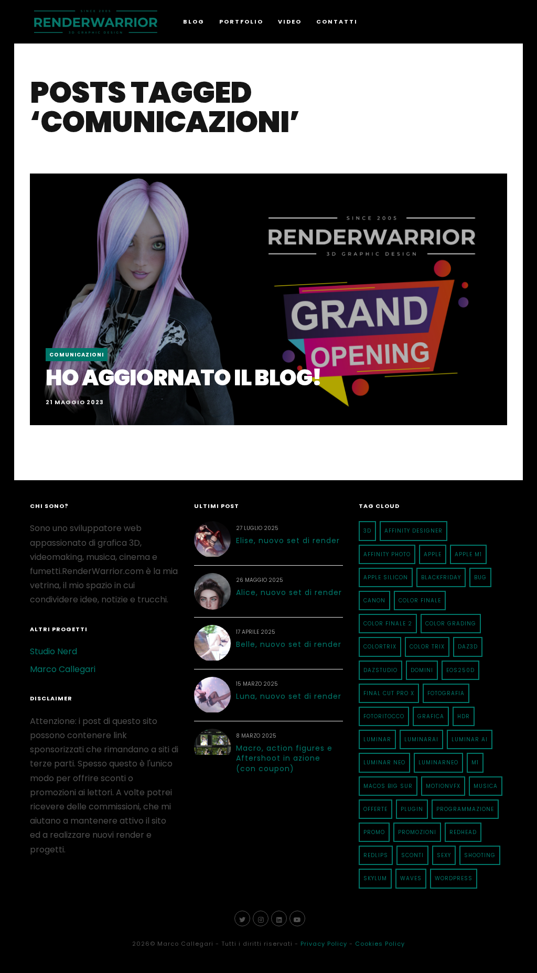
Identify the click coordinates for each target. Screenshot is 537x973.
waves (411, 878)
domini (422, 670)
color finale (420, 600)
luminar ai (470, 739)
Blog (194, 21)
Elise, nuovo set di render (288, 540)
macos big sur (388, 786)
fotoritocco (383, 716)
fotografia (446, 693)
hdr (463, 716)
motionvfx (443, 786)
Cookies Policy (380, 943)
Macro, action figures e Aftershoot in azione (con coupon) (284, 758)
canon (374, 600)
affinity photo (387, 554)
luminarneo (438, 762)
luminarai (421, 739)
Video (290, 21)
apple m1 (468, 554)
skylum (375, 878)
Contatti (337, 21)
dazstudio (380, 670)
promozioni (417, 832)
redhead (463, 832)
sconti (412, 855)
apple (433, 554)
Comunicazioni (76, 355)
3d (367, 531)
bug (480, 577)
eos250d (460, 670)
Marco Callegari (62, 669)
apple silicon (385, 577)
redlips (375, 855)
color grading (450, 624)
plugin (412, 809)
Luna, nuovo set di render (288, 696)
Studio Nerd (53, 651)
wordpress (453, 878)
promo (374, 832)
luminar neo (384, 762)
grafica (430, 716)
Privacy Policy (323, 943)
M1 (475, 762)
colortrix (379, 647)
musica (486, 786)
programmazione (465, 809)
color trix (427, 647)
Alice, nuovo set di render (289, 592)
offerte (375, 809)
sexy (444, 855)
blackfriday (441, 577)
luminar (377, 739)
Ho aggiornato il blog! (183, 377)
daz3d (468, 647)
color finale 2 (387, 624)
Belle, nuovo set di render (288, 644)
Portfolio (241, 21)
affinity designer (413, 531)
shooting (480, 855)
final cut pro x (388, 693)
